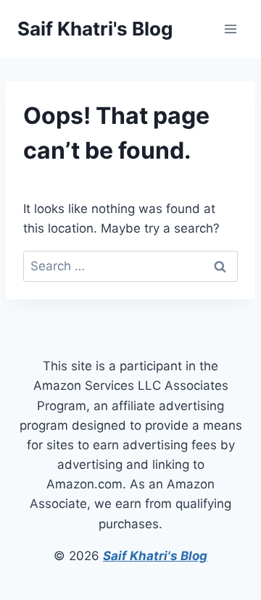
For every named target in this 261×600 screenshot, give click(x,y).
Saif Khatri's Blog (155, 556)
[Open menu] (230, 28)
